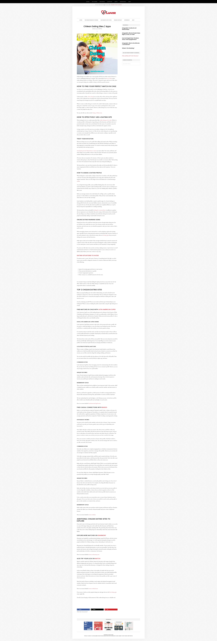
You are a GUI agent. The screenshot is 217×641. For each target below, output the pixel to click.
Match (97, 558)
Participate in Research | (111, 635)
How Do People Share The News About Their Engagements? (130, 38)
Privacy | (86, 635)
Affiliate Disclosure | (102, 635)
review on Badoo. (92, 514)
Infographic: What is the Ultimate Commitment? (131, 43)
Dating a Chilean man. (97, 113)
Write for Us (130, 635)
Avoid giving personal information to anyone (87, 150)
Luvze (108, 12)
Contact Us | (90, 635)
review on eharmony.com (93, 554)
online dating (90, 96)
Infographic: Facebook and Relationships (129, 28)
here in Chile (109, 78)
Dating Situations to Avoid (88, 255)
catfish (78, 181)
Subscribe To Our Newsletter (116, 4)
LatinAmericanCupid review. (94, 403)
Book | (126, 635)
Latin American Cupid (107, 309)
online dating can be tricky (106, 120)
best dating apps (113, 592)
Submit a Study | (122, 635)
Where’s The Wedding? (128, 48)
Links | (117, 635)
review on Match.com (93, 588)
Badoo (104, 407)
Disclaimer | (95, 635)
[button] (137, 20)
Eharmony (102, 535)
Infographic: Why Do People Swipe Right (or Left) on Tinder (131, 33)
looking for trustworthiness (100, 210)
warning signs (106, 235)
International (84, 611)
